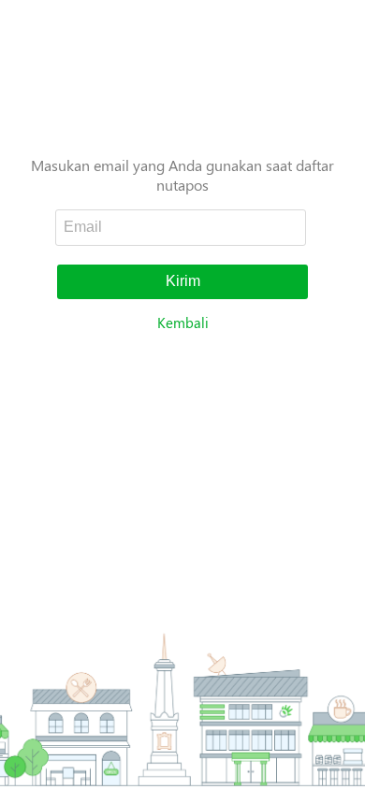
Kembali (183, 322)
